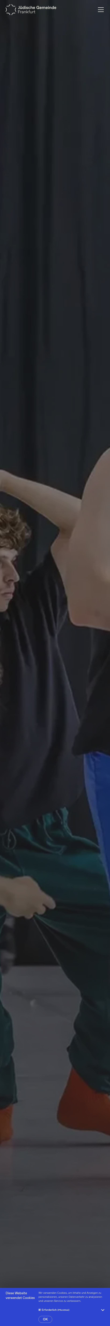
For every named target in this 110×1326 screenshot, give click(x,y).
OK (45, 1319)
